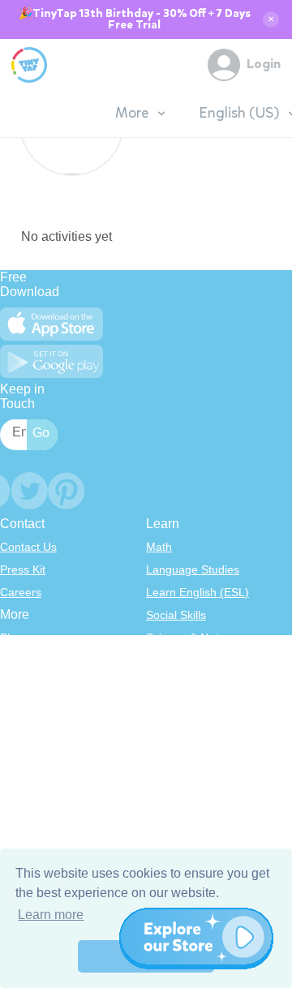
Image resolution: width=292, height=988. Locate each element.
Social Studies (182, 728)
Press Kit (22, 569)
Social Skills (176, 614)
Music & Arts (177, 705)
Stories (164, 683)
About (15, 660)
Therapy (167, 751)
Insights (20, 705)
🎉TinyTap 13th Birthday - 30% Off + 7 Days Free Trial (135, 19)
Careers (20, 592)
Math (159, 546)
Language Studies (192, 569)
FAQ (11, 683)
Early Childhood (186, 660)
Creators (22, 728)
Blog (11, 637)
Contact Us (28, 546)
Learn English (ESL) (197, 592)
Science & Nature (190, 637)
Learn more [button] (51, 914)
